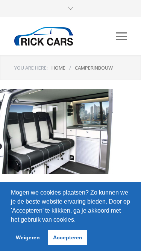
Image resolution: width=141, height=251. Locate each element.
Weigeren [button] (28, 237)
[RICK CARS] (65, 36)
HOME (58, 67)
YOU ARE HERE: (31, 67)
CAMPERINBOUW (94, 67)
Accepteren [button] (67, 237)
